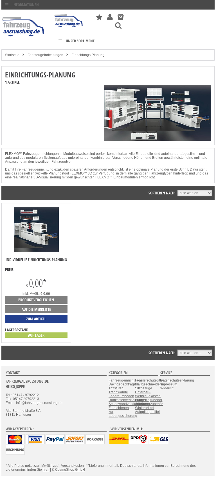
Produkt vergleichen (36, 299)
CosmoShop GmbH (70, 470)
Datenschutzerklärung (177, 380)
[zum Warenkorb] (120, 17)
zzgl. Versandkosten (68, 466)
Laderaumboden (121, 396)
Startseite (12, 55)
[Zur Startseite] (69, 29)
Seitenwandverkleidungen (129, 404)
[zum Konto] (110, 17)
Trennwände (118, 392)
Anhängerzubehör (149, 404)
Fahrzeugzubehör (148, 400)
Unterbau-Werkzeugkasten (148, 394)
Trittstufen (116, 388)
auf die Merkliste (36, 309)
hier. (46, 470)
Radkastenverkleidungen (128, 400)
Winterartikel (144, 408)
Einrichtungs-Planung (88, 55)
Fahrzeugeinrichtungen (45, 55)
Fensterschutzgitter (149, 380)
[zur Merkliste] (99, 17)
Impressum (168, 384)
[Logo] (23, 45)
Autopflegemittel (147, 412)
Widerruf (166, 388)
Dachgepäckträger (123, 384)
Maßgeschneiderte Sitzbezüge (149, 386)
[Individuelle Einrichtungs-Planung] (36, 250)
